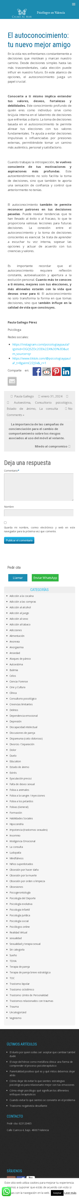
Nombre (9, 506)
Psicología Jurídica (20, 915)
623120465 (25, 1123)
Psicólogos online (20, 926)
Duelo (13, 755)
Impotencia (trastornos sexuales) (29, 829)
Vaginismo (15, 1018)
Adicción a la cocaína (22, 596)
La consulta (48, 408)
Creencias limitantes (21, 704)
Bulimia (14, 670)
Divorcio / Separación (22, 744)
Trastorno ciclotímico (22, 989)
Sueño (13, 955)
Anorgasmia (17, 647)
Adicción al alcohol (20, 607)
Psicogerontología (20, 892)
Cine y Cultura (17, 687)
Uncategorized (18, 1012)
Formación (16, 812)
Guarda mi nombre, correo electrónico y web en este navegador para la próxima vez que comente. (39, 529)
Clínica (13, 693)
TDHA (13, 961)
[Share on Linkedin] (66, 371)
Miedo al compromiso (51, 446)
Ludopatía (15, 852)
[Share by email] (12, 381)
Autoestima (22, 402)
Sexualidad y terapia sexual (25, 944)
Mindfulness (17, 858)
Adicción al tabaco (20, 624)
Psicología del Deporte (23, 898)
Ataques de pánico (20, 658)
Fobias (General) (19, 807)
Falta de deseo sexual (22, 784)
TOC (12, 978)
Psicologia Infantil (20, 909)
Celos (13, 675)
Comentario (11, 470)
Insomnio (15, 835)
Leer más (70, 1193)
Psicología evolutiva (21, 904)
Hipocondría (17, 824)
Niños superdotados (21, 864)
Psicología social (19, 921)
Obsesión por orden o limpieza (27, 881)
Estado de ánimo (21, 408)
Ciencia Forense (19, 681)
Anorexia (15, 641)
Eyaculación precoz (21, 778)
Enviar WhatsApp (45, 578)
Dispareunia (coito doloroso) (26, 738)
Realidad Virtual (18, 932)
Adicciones (16, 630)
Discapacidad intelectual (23, 727)
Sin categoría (17, 949)
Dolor (13, 750)
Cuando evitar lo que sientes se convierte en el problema (42, 1100)
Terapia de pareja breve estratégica (30, 972)
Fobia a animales (19, 790)
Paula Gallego (24, 396)
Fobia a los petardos (21, 801)
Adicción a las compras (23, 601)
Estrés (13, 772)
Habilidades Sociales (21, 818)
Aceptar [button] (57, 1193)
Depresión (15, 721)
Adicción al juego (19, 613)
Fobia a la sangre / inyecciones (27, 795)
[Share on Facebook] (37, 371)
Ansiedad (15, 653)
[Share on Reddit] (46, 371)
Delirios (14, 710)
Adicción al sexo (19, 618)
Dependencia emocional (24, 715)
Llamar (18, 578)
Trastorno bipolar (20, 983)
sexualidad (16, 938)
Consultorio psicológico (53, 402)
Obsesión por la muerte (23, 875)
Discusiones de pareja (22, 733)
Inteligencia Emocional (22, 841)
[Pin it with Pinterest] (56, 371)
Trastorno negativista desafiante (28, 1105)
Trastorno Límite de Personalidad (29, 995)
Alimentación (17, 636)
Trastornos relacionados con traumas (31, 1001)
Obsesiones (16, 887)
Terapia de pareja (20, 966)
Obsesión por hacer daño (24, 869)
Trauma (14, 1006)
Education (15, 761)
